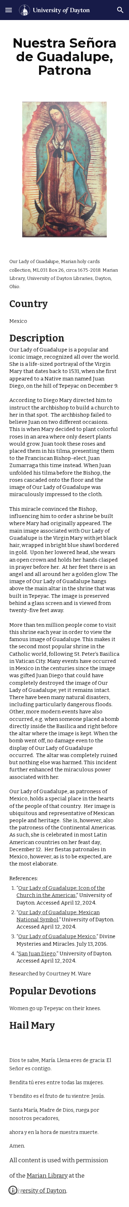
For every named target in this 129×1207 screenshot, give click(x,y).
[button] (8, 10)
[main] (64, 56)
